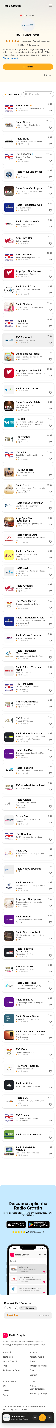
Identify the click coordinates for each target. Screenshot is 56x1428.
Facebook (34, 45)
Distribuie (12, 1308)
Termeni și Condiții (38, 1393)
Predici (6, 1366)
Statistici (34, 1361)
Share (48, 75)
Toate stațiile (9, 1357)
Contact (33, 1375)
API (4, 1386)
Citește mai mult (10, 58)
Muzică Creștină (10, 1361)
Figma (5, 1395)
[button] (21, 1417)
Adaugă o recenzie (42, 41)
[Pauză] (42, 1417)
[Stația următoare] (49, 1417)
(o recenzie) (26, 41)
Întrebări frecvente (38, 1366)
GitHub (6, 1390)
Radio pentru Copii (11, 1370)
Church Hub (35, 1370)
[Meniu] (50, 5)
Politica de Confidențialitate (37, 1387)
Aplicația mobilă (37, 1357)
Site (22, 45)
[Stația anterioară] (35, 1417)
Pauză (30, 66)
